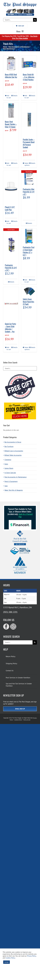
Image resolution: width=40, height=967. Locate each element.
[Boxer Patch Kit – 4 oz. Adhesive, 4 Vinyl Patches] (29, 63)
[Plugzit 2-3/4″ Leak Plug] (11, 187)
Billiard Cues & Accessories (13, 451)
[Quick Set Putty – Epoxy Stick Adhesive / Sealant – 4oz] (11, 303)
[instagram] (13, 627)
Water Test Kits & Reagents (13, 490)
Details (15, 96)
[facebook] (6, 627)
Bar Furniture (8, 446)
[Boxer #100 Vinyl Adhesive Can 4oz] (11, 63)
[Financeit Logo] (20, 521)
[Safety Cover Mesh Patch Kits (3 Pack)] (29, 291)
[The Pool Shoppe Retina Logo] (20, 3)
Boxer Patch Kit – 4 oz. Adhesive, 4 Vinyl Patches (29, 77)
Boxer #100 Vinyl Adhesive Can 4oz (11, 75)
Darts (6, 464)
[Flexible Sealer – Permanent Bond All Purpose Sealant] (29, 119)
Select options (27, 164)
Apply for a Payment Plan (26, 515)
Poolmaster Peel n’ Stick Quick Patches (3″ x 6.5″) (28, 251)
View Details (33, 36)
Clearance (7, 460)
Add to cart (9, 97)
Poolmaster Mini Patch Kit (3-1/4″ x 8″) (29, 192)
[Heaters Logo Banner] (20, 10)
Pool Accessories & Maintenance (15, 477)
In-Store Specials (10, 473)
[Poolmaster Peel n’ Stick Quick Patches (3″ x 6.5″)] (29, 236)
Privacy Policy (31, 956)
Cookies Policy (18, 719)
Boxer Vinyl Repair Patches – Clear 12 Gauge (11, 124)
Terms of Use (26, 719)
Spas (6, 486)
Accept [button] (6, 962)
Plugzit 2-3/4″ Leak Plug (10, 208)
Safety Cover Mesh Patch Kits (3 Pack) (28, 302)
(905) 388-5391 (10, 612)
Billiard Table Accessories (13, 455)
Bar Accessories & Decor (12, 442)
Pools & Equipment (10, 481)
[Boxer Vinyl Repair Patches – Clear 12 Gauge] (11, 110)
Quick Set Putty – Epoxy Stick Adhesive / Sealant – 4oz (10, 327)
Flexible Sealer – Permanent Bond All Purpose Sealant (29, 143)
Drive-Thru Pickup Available (20, 38)
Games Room (8, 468)
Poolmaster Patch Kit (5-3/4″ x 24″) (11, 268)
